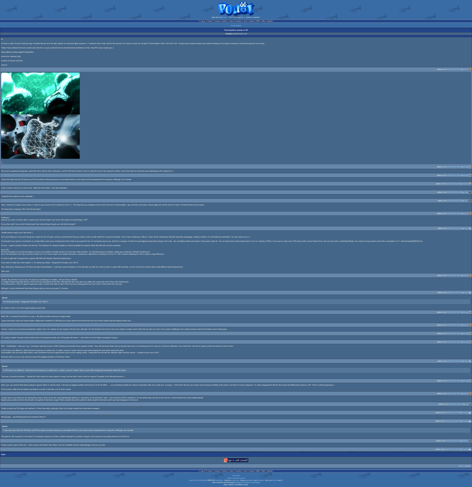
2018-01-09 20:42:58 (454, 361)
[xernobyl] (470, 413)
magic (466, 192)
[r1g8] (470, 404)
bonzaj (466, 69)
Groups (217, 21)
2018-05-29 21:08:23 (452, 421)
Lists (245, 21)
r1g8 (466, 404)
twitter (251, 480)
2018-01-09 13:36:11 (454, 275)
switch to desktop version (236, 478)
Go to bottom (236, 26)
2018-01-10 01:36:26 (454, 393)
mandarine (219, 480)
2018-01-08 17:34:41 (454, 167)
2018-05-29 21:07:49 (452, 413)
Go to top (236, 475)
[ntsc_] (470, 201)
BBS (257, 21)
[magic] (470, 192)
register (468, 466)
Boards (238, 21)
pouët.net (192, 480)
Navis (466, 228)
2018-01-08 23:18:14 (454, 213)
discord (275, 480)
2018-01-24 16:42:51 (455, 404)
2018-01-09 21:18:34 (454, 381)
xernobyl (465, 413)
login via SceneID (239, 460)
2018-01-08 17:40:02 (454, 175)
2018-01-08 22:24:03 (453, 184)
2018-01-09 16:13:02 (454, 342)
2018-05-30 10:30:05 (453, 441)
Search (251, 21)
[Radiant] (470, 441)
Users (231, 21)
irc (282, 480)
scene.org (235, 480)
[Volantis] (470, 184)
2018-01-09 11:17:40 (454, 228)
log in (461, 466)
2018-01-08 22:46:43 (454, 192)
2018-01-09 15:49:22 (454, 333)
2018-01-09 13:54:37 (454, 312)
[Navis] (470, 228)
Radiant (465, 441)
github (258, 482)
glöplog (243, 34)
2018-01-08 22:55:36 (454, 201)
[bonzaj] (470, 69)
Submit (269, 21)
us (245, 17)
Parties (224, 21)
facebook (260, 480)
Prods (209, 21)
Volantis (465, 184)
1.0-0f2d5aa (201, 480)
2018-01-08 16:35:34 (454, 69)
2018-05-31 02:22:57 (452, 449)
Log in (202, 21)
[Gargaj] (470, 167)
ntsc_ (466, 201)
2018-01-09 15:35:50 (454, 325)
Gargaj (466, 167)
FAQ (263, 21)
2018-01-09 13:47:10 (454, 292)
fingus (224, 17)
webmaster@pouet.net (245, 482)
